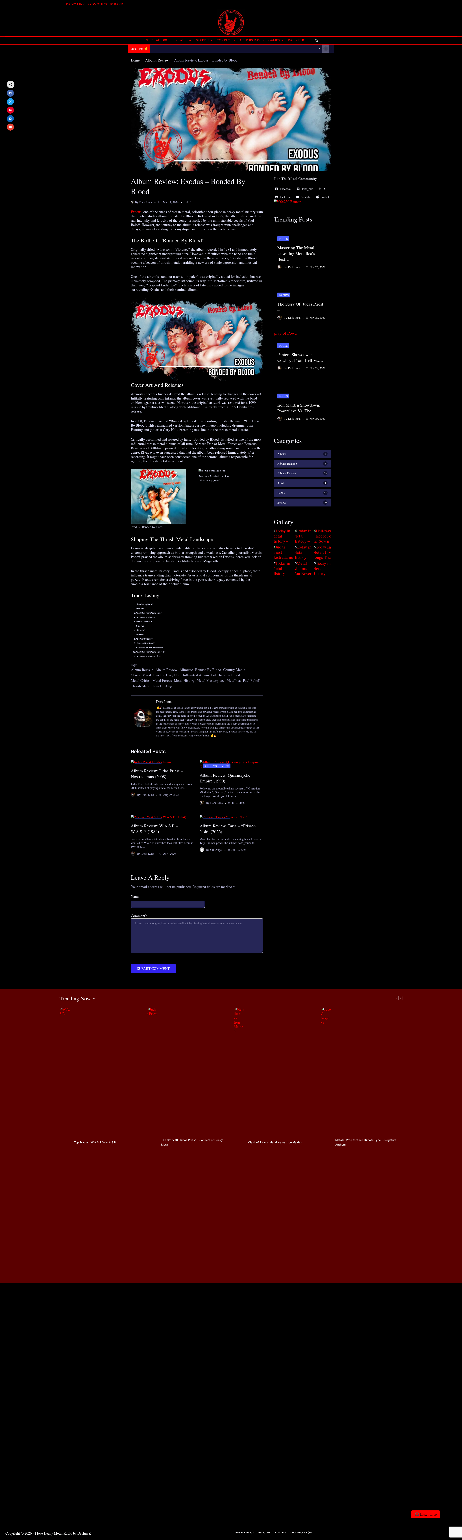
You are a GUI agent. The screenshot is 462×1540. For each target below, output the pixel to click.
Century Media (234, 670)
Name (135, 896)
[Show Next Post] (331, 49)
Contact (224, 40)
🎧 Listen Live (426, 1514)
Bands (284, 295)
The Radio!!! (156, 40)
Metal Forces (162, 680)
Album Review (166, 670)
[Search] (316, 40)
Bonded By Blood (208, 670)
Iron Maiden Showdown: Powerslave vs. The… (298, 408)
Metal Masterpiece (211, 680)
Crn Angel (216, 850)
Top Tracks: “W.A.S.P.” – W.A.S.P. (95, 1142)
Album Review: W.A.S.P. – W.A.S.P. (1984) (154, 828)
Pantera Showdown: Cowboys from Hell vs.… (300, 357)
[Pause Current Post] (325, 49)
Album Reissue (142, 670)
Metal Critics (140, 680)
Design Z (84, 1533)
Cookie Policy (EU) (302, 1532)
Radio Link (75, 4)
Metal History (184, 680)
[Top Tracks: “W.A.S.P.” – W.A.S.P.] (65, 1142)
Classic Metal (141, 675)
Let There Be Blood (225, 675)
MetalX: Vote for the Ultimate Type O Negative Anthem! (365, 1142)
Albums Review (157, 60)
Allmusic (186, 670)
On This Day (250, 40)
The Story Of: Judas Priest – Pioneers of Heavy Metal (192, 1142)
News (179, 40)
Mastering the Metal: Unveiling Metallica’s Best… (296, 253)
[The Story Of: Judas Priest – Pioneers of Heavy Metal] (152, 1142)
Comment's (139, 916)
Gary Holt (173, 675)
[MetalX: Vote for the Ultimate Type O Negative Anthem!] (326, 1142)
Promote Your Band (105, 4)
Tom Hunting (162, 686)
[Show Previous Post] (319, 49)
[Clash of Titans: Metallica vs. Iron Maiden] (239, 1142)
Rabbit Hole (298, 40)
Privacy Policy (245, 1532)
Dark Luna (145, 202)
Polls (283, 239)
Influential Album (196, 675)
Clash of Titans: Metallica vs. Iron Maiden (275, 1142)
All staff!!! (199, 40)
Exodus (136, 211)
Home (135, 60)
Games (274, 40)
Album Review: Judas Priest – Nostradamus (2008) (157, 773)
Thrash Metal (141, 686)
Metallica (234, 680)
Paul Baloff (251, 680)
